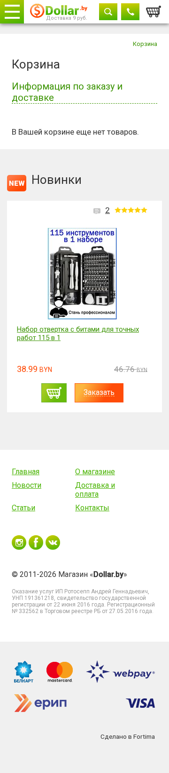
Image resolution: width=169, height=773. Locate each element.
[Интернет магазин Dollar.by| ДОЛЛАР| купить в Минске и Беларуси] (58, 12)
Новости (26, 485)
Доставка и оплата (95, 490)
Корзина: (154, 9)
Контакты (92, 507)
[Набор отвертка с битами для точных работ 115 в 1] (82, 273)
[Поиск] (108, 11)
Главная (25, 471)
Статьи (23, 507)
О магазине (95, 471)
